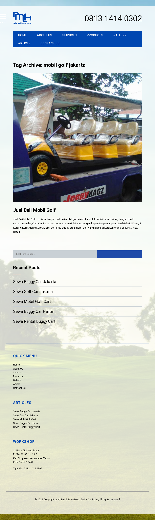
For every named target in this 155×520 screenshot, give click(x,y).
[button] (119, 254)
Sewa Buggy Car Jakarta (34, 281)
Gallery (120, 35)
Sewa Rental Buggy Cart (34, 321)
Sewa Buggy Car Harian (33, 311)
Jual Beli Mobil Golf (34, 210)
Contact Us (50, 43)
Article (24, 43)
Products (95, 35)
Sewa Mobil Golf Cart (32, 301)
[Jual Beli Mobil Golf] (77, 205)
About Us (44, 35)
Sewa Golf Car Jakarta (33, 291)
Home (22, 35)
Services (69, 35)
